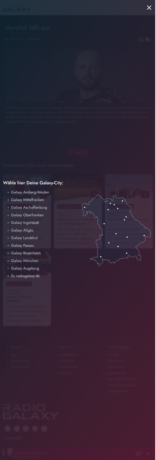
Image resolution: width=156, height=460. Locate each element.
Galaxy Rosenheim (26, 253)
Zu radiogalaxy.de (25, 276)
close (149, 7)
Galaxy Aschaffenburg (29, 207)
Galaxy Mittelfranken (27, 200)
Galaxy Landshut (24, 238)
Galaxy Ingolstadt (25, 222)
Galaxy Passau (22, 245)
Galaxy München (24, 260)
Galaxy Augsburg (25, 268)
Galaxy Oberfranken (27, 215)
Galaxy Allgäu (22, 230)
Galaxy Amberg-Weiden (30, 192)
